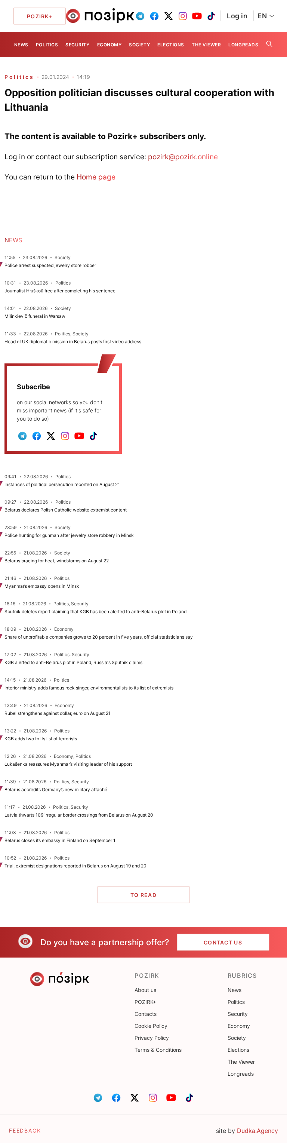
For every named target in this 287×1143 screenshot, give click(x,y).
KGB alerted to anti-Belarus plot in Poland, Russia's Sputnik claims (73, 662)
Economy (109, 44)
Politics (47, 44)
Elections (170, 44)
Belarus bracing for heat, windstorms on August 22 (56, 560)
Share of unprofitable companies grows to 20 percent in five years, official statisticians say (98, 637)
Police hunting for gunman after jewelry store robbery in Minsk (69, 535)
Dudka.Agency (257, 1130)
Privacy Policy (152, 1038)
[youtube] (197, 16)
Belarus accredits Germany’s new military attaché (55, 789)
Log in (237, 16)
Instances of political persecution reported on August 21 (62, 484)
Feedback (25, 1130)
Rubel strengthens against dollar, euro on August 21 (57, 713)
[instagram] (182, 16)
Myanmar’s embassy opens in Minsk (41, 586)
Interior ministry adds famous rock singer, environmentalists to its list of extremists (88, 688)
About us (145, 990)
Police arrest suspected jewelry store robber (50, 265)
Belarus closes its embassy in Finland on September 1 (59, 840)
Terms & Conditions (158, 1050)
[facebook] (154, 16)
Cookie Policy (151, 1026)
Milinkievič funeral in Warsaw (34, 316)
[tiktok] (211, 16)
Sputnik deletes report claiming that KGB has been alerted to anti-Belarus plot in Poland (96, 611)
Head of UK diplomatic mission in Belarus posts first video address (72, 341)
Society (139, 44)
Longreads (243, 44)
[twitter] (168, 16)
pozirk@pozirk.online (183, 156)
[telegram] (140, 16)
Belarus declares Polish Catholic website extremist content (65, 510)
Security (77, 44)
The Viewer (206, 44)
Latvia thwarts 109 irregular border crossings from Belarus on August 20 (78, 815)
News (21, 44)
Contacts (146, 1014)
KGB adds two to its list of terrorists (40, 738)
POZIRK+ (145, 1002)
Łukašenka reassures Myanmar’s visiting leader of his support (68, 764)
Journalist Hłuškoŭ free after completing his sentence (59, 291)
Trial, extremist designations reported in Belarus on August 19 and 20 (75, 866)
